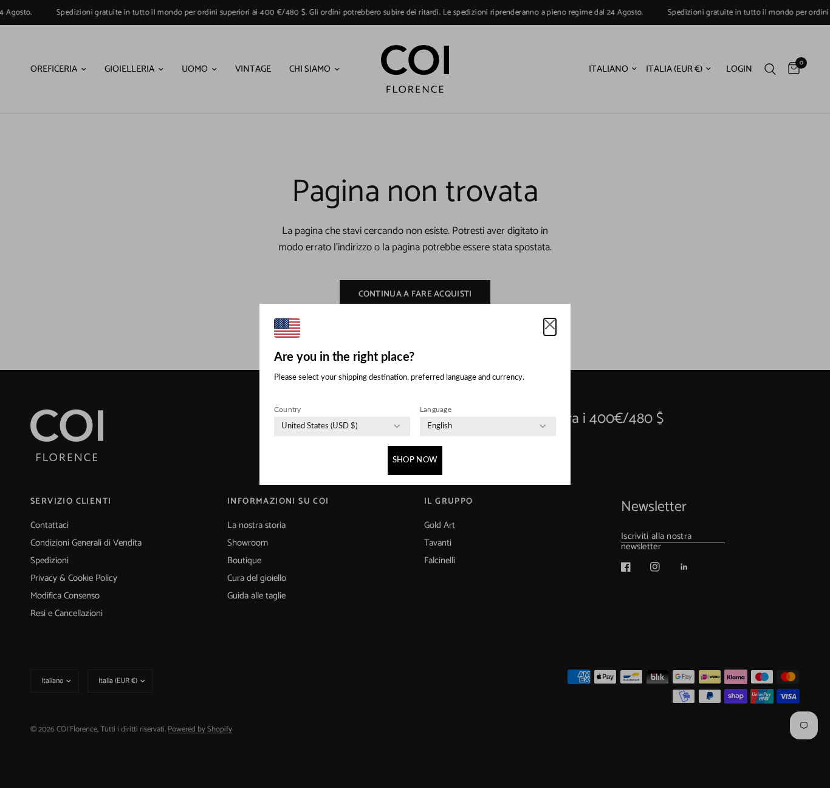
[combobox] (319, 426)
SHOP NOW (415, 460)
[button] (550, 326)
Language (435, 409)
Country (287, 409)
